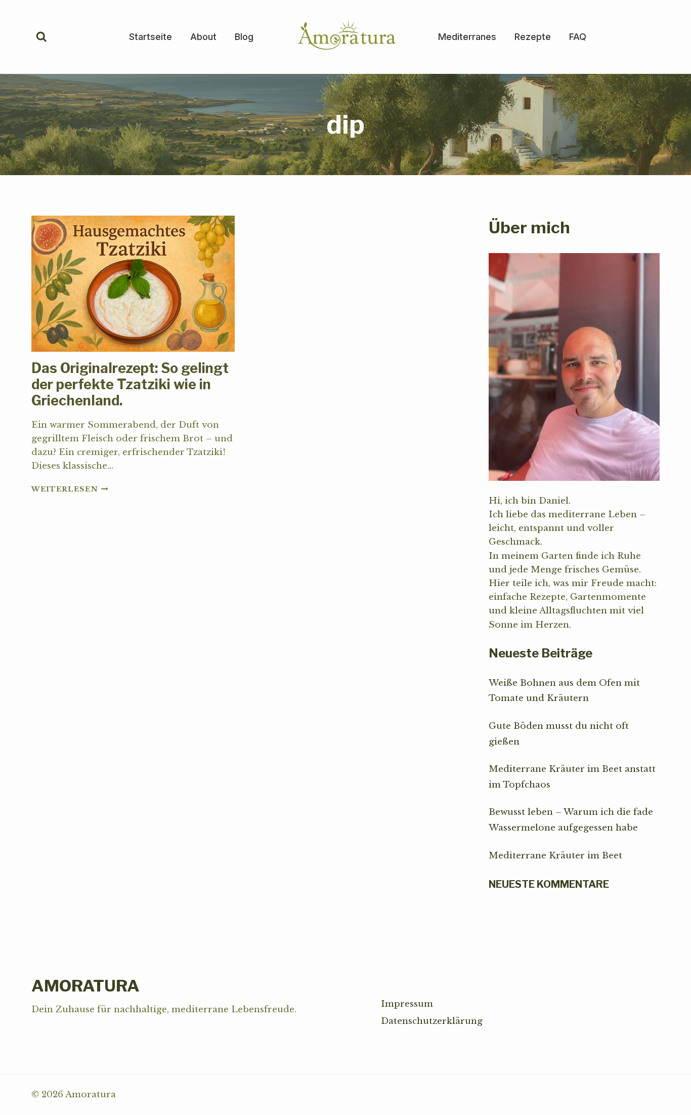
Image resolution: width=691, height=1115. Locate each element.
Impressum (407, 1004)
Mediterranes (467, 36)
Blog (244, 36)
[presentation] (133, 283)
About (203, 36)
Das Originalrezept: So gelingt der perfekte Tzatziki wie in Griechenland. (130, 384)
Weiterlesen (69, 489)
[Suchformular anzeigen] (41, 37)
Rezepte (532, 36)
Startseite (150, 36)
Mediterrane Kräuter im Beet (555, 855)
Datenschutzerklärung (432, 1021)
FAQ (577, 36)
